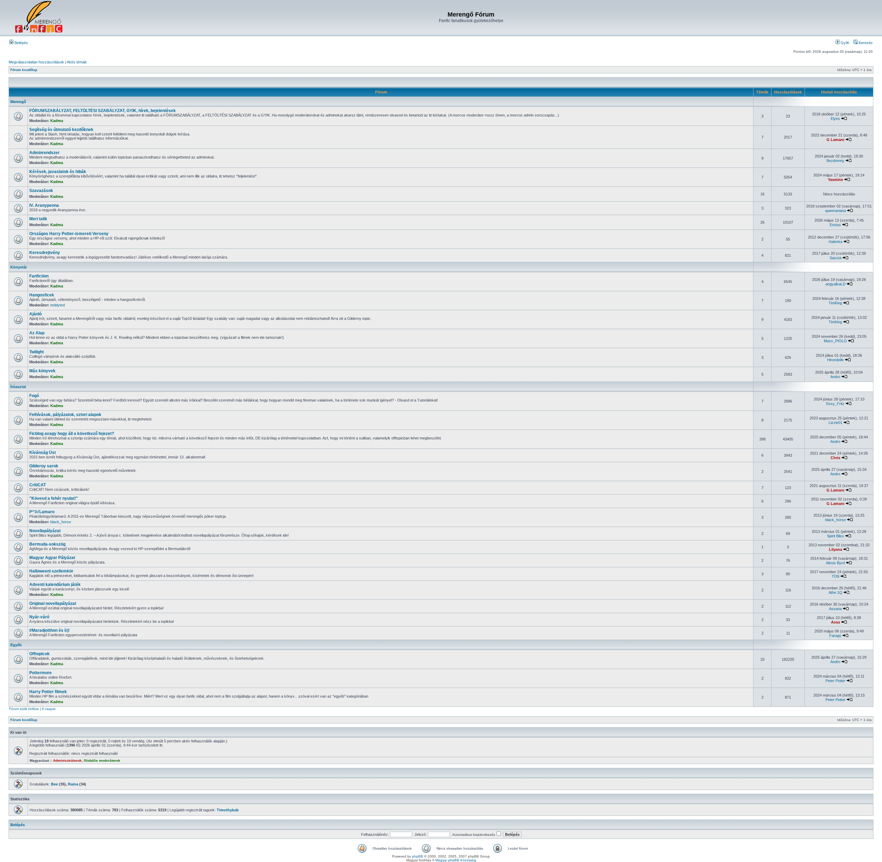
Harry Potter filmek (48, 691)
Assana (835, 609)
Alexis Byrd (835, 563)
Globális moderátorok (102, 760)
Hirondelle (835, 360)
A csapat (48, 709)
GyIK (844, 43)
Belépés (20, 43)
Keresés (865, 43)
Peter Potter (835, 681)
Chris (835, 458)
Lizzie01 (835, 422)
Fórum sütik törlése (24, 709)
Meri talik (38, 218)
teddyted (57, 305)
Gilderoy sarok (43, 466)
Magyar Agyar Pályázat (52, 557)
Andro (835, 377)
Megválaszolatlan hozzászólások (36, 62)
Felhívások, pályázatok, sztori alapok (65, 414)
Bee (54, 784)
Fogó (34, 395)
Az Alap (36, 333)
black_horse (60, 522)
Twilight (36, 351)
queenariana (835, 211)
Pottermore (40, 672)
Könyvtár (18, 267)
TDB (835, 576)
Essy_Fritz (835, 404)
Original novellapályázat (52, 603)
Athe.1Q (835, 592)
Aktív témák (77, 62)
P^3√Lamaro (41, 511)
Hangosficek (41, 295)
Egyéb (16, 645)
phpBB (417, 856)
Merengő (18, 102)
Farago (835, 635)
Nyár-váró (39, 617)
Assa (835, 622)
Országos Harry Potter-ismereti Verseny (69, 233)
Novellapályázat (45, 530)
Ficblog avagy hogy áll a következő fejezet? (71, 433)
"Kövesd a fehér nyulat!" (53, 498)
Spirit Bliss (835, 536)
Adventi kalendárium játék (55, 584)
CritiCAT (37, 485)
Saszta (835, 258)
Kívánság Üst (42, 452)
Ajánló (35, 314)
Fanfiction (39, 276)
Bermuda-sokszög (47, 544)
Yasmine (835, 180)
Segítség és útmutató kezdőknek (61, 129)
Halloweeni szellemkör (51, 571)
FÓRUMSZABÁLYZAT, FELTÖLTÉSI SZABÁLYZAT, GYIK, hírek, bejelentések (102, 110)
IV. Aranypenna (44, 205)
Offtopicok (39, 653)
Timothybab (228, 810)
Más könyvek (42, 370)
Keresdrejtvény (44, 252)
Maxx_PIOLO (835, 341)
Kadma (56, 121)
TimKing (835, 303)
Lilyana (835, 549)
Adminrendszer (44, 152)
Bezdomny (835, 161)
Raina (73, 784)
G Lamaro (835, 140)
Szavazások (41, 190)
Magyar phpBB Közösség (455, 860)
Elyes (835, 118)
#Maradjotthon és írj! (49, 630)
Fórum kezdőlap (23, 70)
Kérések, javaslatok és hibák (57, 171)
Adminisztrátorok (67, 760)
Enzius (835, 225)
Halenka (835, 242)
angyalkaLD (835, 284)
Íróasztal (18, 387)
